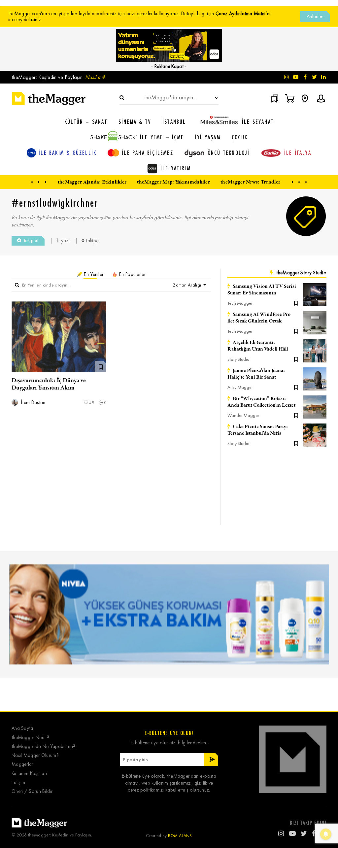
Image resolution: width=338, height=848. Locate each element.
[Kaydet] (296, 303)
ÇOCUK (240, 137)
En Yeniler (93, 274)
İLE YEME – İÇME (162, 137)
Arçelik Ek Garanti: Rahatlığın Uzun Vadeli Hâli (257, 346)
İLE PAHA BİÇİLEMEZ (147, 152)
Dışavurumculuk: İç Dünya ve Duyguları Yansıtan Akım (49, 384)
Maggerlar (22, 764)
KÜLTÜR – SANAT (85, 121)
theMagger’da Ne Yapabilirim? (43, 746)
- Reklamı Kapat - (168, 66)
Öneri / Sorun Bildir (32, 791)
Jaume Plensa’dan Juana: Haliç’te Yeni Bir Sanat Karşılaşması (256, 374)
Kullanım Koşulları (29, 773)
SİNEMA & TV (134, 121)
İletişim (18, 782)
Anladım (315, 16)
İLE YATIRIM (175, 168)
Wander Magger (243, 415)
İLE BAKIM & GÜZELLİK (67, 152)
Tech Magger (240, 303)
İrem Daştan (33, 402)
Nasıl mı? (95, 77)
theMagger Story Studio (301, 273)
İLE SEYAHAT (258, 121)
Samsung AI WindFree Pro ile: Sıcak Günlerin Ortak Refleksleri (258, 317)
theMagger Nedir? (31, 737)
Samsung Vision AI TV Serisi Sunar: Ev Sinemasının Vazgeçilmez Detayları (261, 289)
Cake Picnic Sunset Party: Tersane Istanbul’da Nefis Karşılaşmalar (257, 430)
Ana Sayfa (22, 728)
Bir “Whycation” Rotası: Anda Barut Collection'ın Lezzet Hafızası (261, 402)
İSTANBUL (174, 121)
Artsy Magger (240, 387)
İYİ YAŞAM (207, 137)
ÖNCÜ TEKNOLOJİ (229, 152)
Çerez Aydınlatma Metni (241, 14)
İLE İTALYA (297, 152)
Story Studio (238, 359)
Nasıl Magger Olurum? (35, 755)
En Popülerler (132, 274)
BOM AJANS (180, 835)
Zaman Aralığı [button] (187, 285)
